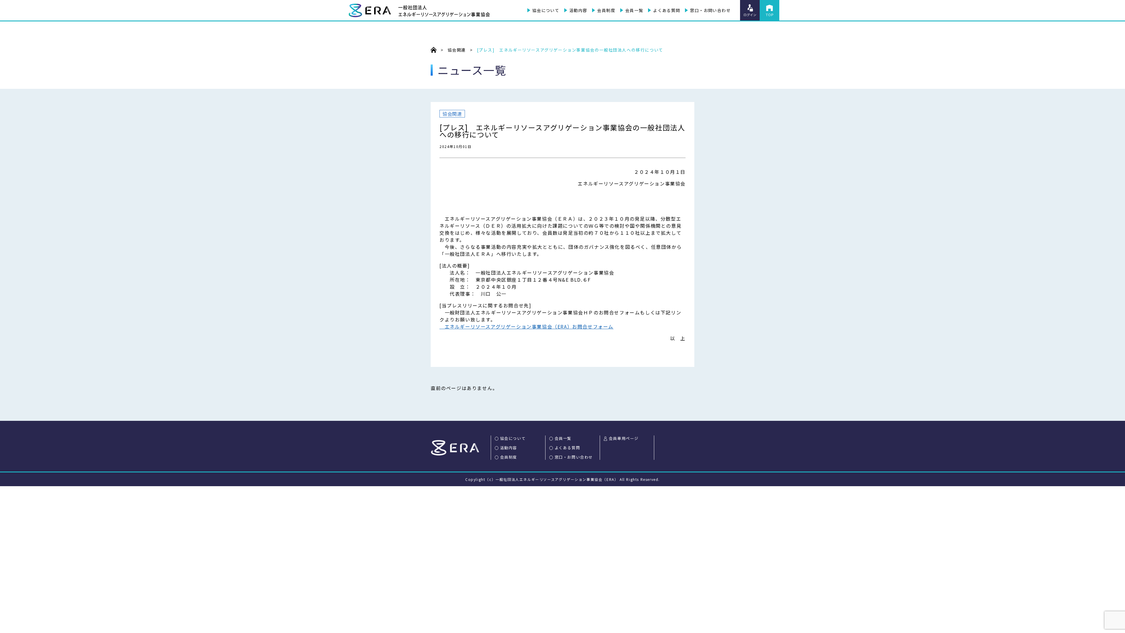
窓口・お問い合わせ (710, 10)
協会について (545, 10)
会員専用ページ (624, 438)
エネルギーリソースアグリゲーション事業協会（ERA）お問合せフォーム (526, 326)
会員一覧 (634, 10)
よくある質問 (666, 10)
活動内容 (578, 10)
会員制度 (606, 10)
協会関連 (452, 113)
